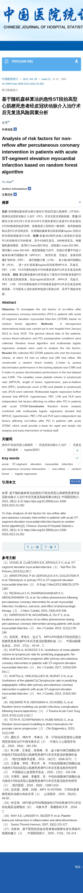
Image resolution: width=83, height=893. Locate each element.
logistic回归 (32, 449)
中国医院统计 (10, 79)
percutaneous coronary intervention (24, 468)
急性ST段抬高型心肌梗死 (17, 444)
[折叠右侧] (77, 458)
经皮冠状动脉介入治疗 (53, 444)
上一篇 (34, 547)
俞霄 (5, 122)
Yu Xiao (7, 182)
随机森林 (12, 449)
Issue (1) (46, 79)
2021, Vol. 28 (30, 79)
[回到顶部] (77, 450)
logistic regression (26, 473)
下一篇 (48, 547)
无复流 (77, 444)
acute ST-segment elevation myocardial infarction (37, 464)
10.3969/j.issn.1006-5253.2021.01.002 (23, 83)
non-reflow (58, 468)
